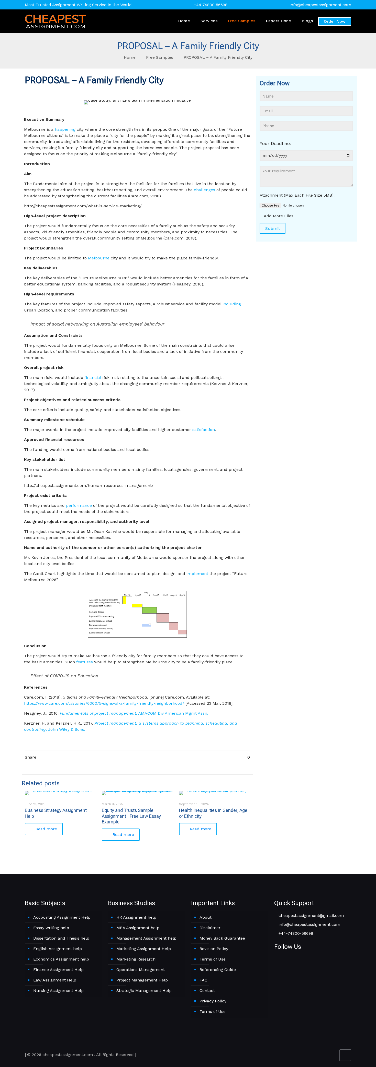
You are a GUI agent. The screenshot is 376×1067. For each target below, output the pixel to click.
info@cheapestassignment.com (320, 4)
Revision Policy (214, 948)
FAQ (203, 980)
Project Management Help (142, 980)
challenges (204, 189)
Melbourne (98, 258)
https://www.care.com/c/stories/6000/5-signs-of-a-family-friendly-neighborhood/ (104, 703)
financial (92, 377)
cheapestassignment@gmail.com (310, 915)
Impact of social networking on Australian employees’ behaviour (97, 324)
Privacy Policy (213, 1001)
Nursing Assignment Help (58, 990)
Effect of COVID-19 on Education (64, 675)
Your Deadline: (275, 143)
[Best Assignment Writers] (55, 20)
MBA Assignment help (137, 927)
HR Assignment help (136, 917)
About (206, 917)
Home (130, 57)
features (84, 662)
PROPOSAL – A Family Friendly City (218, 57)
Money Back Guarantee (222, 938)
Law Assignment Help (54, 980)
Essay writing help (51, 927)
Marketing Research (136, 959)
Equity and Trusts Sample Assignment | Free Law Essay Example (131, 816)
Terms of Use (213, 959)
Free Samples (159, 57)
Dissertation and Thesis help (61, 938)
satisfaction (203, 429)
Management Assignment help (146, 938)
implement (197, 573)
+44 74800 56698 (210, 4)
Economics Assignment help (61, 959)
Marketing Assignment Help (143, 948)
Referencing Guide (218, 969)
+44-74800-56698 (295, 933)
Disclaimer (210, 927)
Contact (207, 990)
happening (65, 129)
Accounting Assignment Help (62, 917)
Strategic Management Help (144, 990)
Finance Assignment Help (58, 969)
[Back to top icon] (345, 1055)
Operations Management (140, 969)
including (232, 304)
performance (79, 505)
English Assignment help (57, 948)
